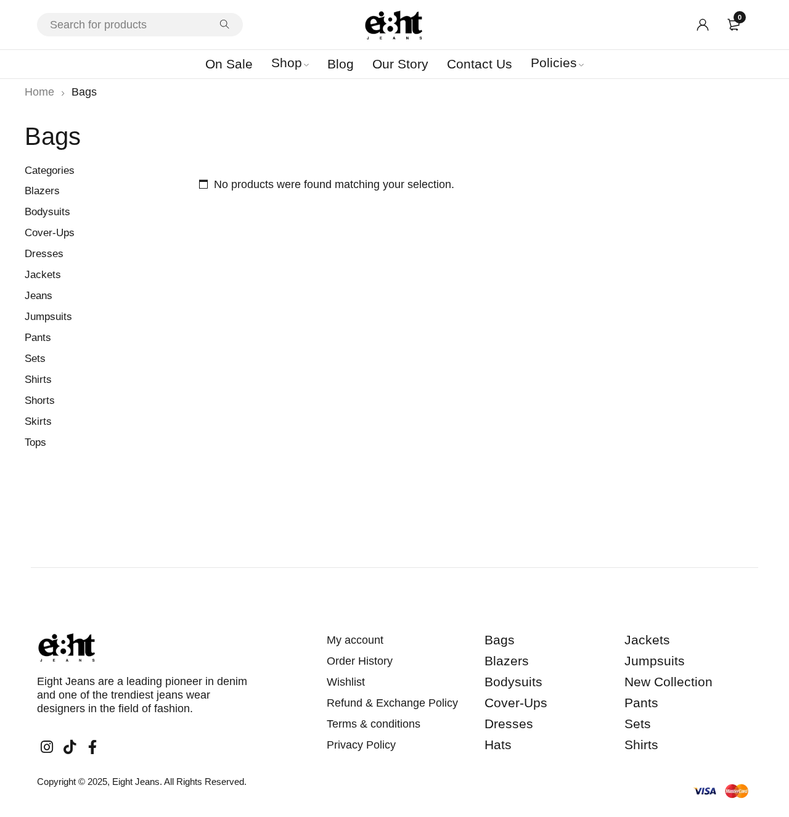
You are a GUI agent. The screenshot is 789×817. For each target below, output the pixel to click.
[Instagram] (47, 747)
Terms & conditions (373, 724)
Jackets (43, 275)
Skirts (38, 421)
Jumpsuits (48, 316)
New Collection (668, 682)
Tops (35, 442)
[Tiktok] (70, 747)
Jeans (38, 296)
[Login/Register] (702, 24)
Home (39, 92)
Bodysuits (47, 212)
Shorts (40, 400)
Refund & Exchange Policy (392, 703)
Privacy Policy (361, 745)
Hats (498, 744)
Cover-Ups (50, 233)
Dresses (44, 254)
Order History (360, 661)
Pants (38, 337)
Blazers (42, 191)
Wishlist (346, 682)
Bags (499, 640)
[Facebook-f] (92, 747)
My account (355, 640)
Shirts (38, 379)
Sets (35, 358)
